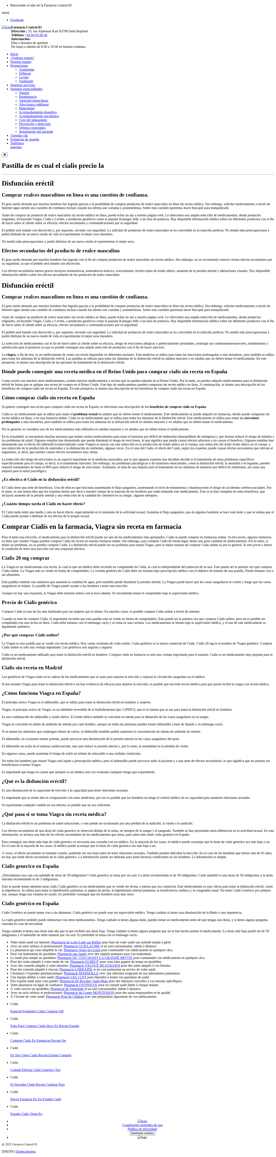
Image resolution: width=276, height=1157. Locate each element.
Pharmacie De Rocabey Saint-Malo (84, 981)
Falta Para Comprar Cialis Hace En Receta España (44, 1026)
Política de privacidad (142, 1129)
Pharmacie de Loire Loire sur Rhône (76, 942)
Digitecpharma (26, 1151)
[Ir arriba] (5, 155)
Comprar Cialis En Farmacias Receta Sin (38, 1040)
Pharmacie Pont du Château (65, 996)
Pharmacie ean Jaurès (72, 954)
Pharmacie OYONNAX (80, 985)
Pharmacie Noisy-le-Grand (82, 950)
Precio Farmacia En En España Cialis (35, 1099)
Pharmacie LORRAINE (76, 969)
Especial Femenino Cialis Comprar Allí (37, 1011)
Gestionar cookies (142, 1133)
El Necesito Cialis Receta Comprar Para (37, 1084)
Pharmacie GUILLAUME (82, 946)
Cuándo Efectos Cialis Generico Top (35, 1070)
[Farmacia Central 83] (6, 27)
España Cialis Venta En (26, 1114)
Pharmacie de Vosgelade (67, 989)
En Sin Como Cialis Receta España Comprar (40, 1055)
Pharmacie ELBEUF (84, 961)
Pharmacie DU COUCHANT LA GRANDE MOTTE (94, 958)
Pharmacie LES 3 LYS (70, 977)
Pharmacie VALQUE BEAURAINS (95, 965)
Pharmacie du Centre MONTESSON (89, 993)
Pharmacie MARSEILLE (81, 973)
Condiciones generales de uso (142, 1125)
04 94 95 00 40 (37, 35)
